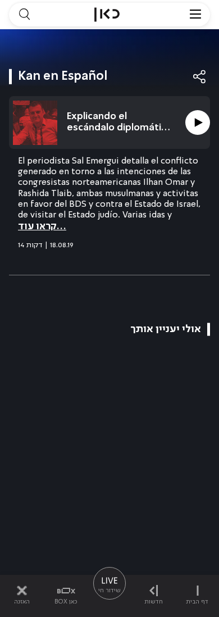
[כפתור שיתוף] (200, 77)
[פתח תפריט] (195, 14)
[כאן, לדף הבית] (107, 14)
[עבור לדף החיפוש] (24, 14)
